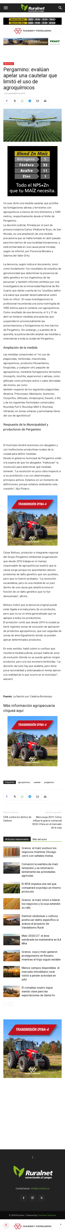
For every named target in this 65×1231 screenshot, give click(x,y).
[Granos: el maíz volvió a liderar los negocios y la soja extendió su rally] (11, 904)
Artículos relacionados (17, 839)
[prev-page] (5, 1004)
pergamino (49, 782)
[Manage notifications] (6, 1225)
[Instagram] (32, 1198)
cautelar (37, 782)
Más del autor (40, 839)
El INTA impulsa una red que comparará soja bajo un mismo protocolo (41, 887)
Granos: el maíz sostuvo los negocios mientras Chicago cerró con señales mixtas (39, 851)
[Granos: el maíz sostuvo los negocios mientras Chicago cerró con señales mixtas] (11, 852)
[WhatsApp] (22, 101)
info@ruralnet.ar (40, 1188)
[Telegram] (29, 101)
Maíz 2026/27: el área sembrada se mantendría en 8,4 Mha (41, 939)
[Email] (37, 101)
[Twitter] (14, 101)
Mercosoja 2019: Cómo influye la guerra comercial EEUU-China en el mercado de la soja (47, 822)
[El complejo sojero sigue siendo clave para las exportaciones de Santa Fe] (11, 991)
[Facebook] (6, 101)
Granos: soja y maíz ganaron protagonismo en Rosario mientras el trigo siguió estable (41, 955)
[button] (5, 7)
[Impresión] (45, 101)
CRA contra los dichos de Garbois (17, 819)
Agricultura (8, 63)
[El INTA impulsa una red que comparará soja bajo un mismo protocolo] (11, 888)
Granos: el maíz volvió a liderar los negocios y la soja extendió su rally (41, 903)
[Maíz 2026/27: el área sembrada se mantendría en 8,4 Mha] (11, 939)
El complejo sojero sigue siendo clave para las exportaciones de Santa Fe (38, 991)
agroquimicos (24, 782)
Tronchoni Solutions (47, 1215)
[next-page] (11, 1004)
